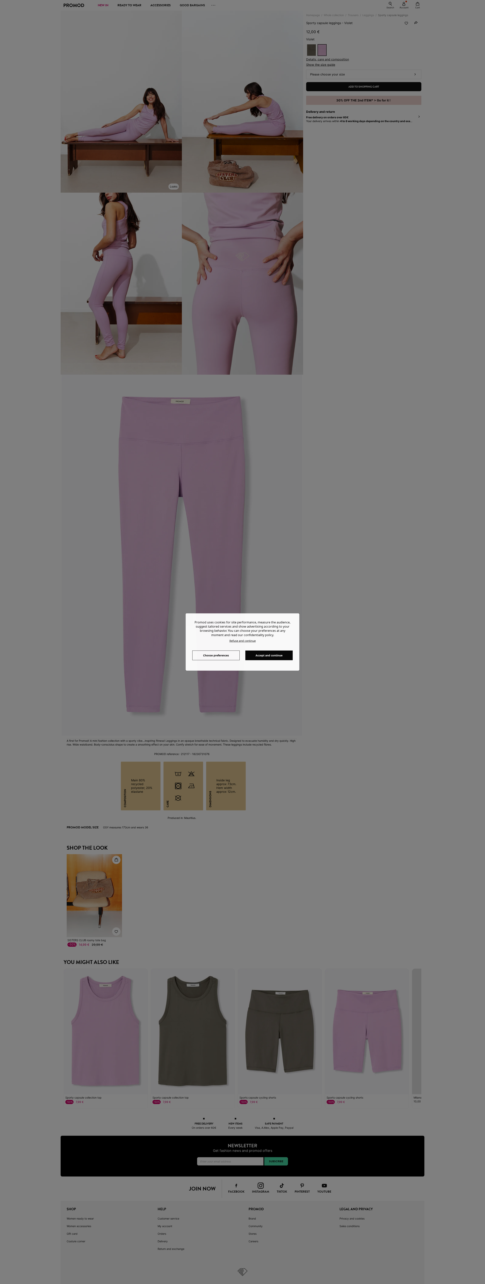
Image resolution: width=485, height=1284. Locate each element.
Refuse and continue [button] (242, 641)
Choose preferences (216, 655)
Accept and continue (269, 655)
